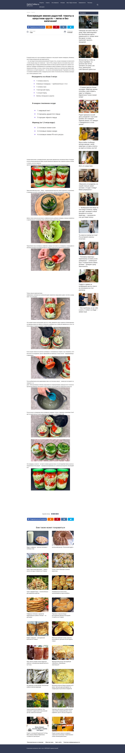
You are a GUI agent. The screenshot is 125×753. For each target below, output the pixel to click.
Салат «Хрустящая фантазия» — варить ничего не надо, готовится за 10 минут (37, 570)
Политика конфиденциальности (72, 742)
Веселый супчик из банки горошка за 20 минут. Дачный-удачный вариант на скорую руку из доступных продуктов (62, 687)
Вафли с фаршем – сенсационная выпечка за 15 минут (36, 638)
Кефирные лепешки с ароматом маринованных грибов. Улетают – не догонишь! (36, 615)
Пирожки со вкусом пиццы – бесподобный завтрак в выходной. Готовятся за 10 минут (61, 615)
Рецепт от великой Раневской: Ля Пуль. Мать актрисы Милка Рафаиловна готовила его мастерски (37, 734)
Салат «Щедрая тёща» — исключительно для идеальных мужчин (37, 592)
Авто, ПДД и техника (72, 2)
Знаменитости (82, 2)
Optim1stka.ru (33, 4)
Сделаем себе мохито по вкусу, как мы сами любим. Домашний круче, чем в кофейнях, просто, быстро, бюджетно (62, 711)
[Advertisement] (50, 46)
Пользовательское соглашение (35, 742)
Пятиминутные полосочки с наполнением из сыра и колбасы (61, 592)
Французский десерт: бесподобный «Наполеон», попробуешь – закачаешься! (61, 663)
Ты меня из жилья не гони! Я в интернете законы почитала (88, 237)
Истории (63, 2)
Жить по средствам (86, 166)
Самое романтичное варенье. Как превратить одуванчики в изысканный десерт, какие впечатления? (37, 711)
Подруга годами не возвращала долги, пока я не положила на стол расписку (88, 287)
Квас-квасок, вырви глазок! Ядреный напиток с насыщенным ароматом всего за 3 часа (37, 663)
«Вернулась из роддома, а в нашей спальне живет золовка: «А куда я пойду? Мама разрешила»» (88, 186)
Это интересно (55, 2)
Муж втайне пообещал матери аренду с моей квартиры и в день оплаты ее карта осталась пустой (88, 145)
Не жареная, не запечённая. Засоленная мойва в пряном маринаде (37, 686)
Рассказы (90, 2)
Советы (48, 2)
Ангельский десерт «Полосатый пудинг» (63, 547)
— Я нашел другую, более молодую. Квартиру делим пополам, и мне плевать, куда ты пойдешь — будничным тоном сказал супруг (88, 92)
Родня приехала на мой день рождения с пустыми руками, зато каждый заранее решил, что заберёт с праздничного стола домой (88, 119)
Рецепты (41, 2)
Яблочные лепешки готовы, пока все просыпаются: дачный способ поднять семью (62, 639)
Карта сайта (58, 742)
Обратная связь (49, 742)
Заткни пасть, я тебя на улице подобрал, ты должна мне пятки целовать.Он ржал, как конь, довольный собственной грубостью (87, 64)
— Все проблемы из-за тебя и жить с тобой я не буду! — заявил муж (88, 310)
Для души (41, 7)
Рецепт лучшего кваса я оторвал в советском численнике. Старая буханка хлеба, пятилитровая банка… (62, 734)
